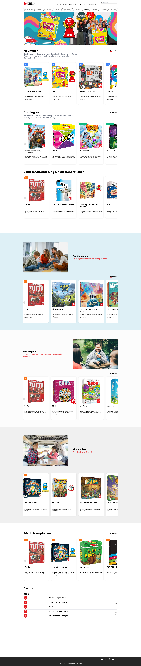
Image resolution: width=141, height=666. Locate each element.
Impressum (30, 659)
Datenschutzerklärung (39, 659)
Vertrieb (48, 659)
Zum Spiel (30, 40)
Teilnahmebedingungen (56, 659)
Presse (64, 659)
